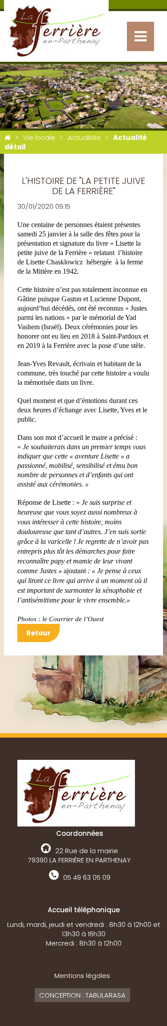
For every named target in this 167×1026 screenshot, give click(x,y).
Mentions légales (82, 975)
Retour (38, 633)
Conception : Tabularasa (82, 995)
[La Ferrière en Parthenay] (7, 137)
